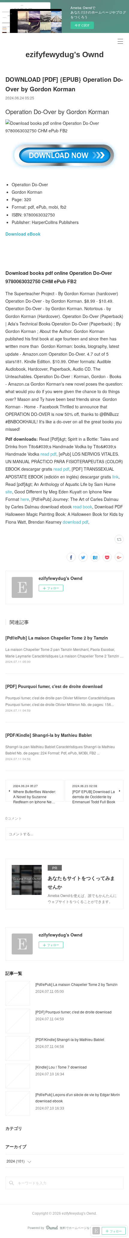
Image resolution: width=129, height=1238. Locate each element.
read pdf (48, 454)
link (115, 477)
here (24, 499)
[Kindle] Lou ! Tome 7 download (61, 1066)
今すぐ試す (82, 25)
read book (82, 507)
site (8, 492)
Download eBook (22, 234)
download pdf (75, 522)
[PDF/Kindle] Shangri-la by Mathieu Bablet (48, 735)
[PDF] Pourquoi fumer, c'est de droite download (54, 686)
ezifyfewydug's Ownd (65, 54)
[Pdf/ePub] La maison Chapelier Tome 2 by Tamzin (56, 638)
